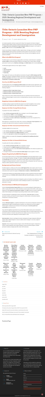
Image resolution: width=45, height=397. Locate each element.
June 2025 (4, 288)
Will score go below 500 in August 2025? (9, 305)
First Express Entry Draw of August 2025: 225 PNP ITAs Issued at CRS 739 (14, 307)
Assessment (32, 388)
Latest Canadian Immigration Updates (22, 247)
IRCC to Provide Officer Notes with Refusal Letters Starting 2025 (13, 314)
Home (24, 373)
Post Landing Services (27, 384)
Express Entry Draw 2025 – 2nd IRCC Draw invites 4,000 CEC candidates (31, 249)
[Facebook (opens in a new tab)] (18, 3)
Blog (24, 382)
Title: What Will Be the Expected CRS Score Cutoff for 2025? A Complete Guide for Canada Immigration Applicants (14, 252)
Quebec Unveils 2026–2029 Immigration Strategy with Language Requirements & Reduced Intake (6, 252)
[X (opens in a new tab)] (15, 3)
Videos (24, 375)
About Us (25, 377)
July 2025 (3, 286)
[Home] (2, 21)
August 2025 (4, 284)
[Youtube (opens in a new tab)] (26, 3)
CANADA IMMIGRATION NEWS (20, 39)
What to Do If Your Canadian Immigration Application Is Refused (6, 268)
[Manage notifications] (42, 394)
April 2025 (4, 292)
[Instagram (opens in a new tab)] (21, 3)
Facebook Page (6, 321)
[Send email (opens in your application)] (29, 3)
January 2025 (4, 297)
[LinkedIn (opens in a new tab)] (23, 3)
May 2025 (4, 290)
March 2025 (4, 295)
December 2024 (5, 299)
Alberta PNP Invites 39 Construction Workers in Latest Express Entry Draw (15, 310)
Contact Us (25, 386)
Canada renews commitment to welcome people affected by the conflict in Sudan (31, 269)
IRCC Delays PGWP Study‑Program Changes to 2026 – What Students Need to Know (14, 270)
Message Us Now (9, 383)
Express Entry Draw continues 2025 (39, 265)
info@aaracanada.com (10, 380)
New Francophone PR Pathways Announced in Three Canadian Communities (15, 312)
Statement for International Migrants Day (22, 266)
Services (24, 380)
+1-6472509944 (24, 0)
